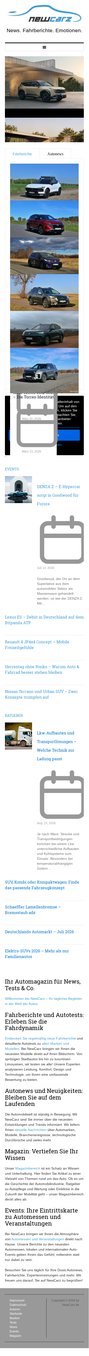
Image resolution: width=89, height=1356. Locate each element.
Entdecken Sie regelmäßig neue (30, 1038)
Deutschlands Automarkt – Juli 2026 (39, 931)
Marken (15, 1318)
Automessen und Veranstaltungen (37, 1239)
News (13, 1327)
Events (12, 469)
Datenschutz (18, 1305)
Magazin (15, 1336)
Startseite (16, 1313)
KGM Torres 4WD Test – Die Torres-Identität (33, 394)
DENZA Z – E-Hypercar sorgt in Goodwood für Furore (58, 495)
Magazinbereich (27, 1168)
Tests (13, 1322)
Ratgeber (14, 715)
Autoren (15, 1309)
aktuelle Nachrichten (31, 1130)
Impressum (17, 1300)
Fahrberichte (66, 1038)
